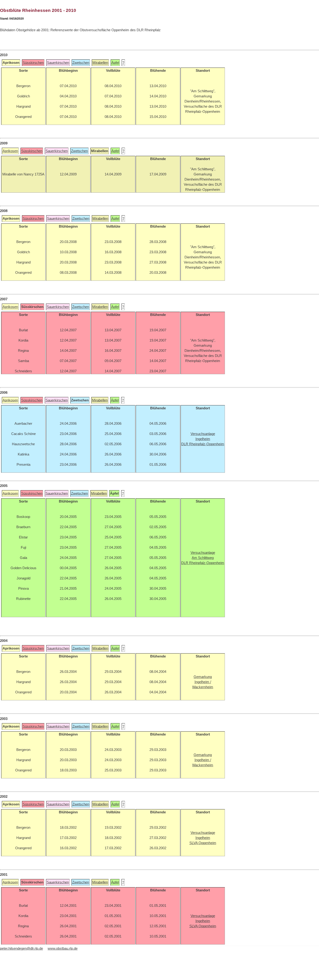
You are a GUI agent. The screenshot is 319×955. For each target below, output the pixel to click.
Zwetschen (80, 63)
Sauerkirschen (58, 63)
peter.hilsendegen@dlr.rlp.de (21, 948)
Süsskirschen (33, 63)
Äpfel (115, 63)
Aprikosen (10, 151)
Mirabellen (100, 63)
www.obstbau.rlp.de (63, 948)
